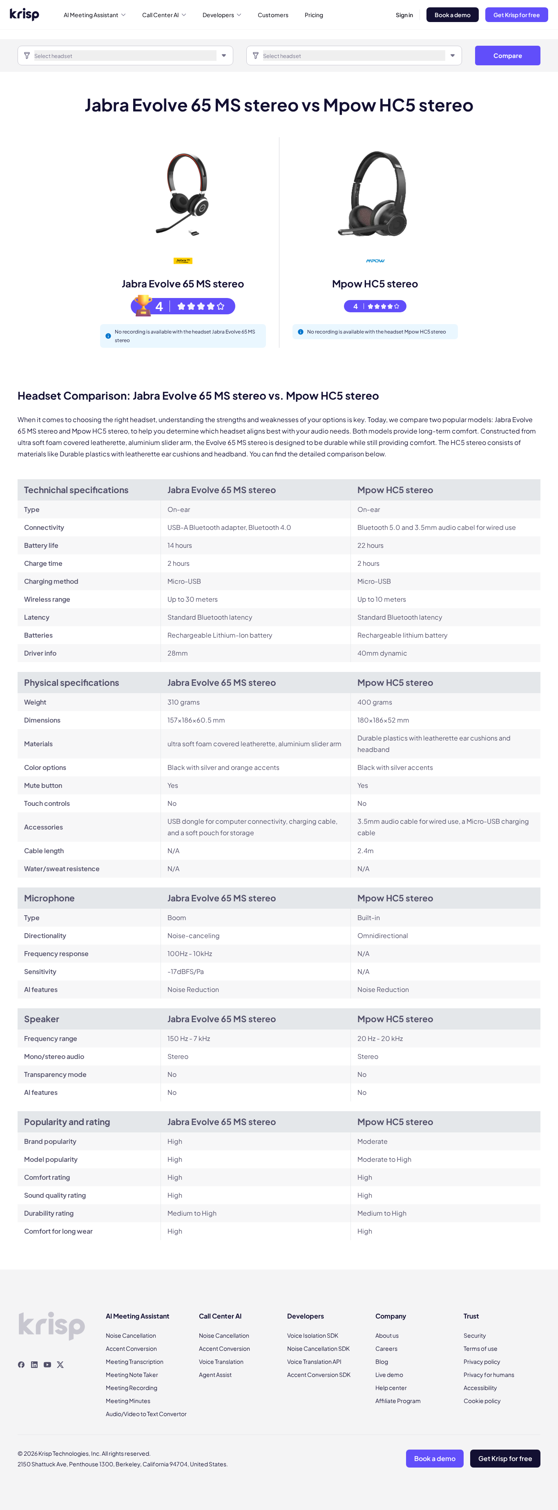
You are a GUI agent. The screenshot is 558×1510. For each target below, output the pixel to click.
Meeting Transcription (134, 1361)
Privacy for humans (489, 1374)
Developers (218, 14)
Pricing (314, 14)
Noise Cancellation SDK (318, 1348)
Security (475, 1335)
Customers (273, 14)
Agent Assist (215, 1374)
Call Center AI (160, 14)
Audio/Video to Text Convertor (146, 1413)
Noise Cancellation (131, 1335)
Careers (386, 1348)
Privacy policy (482, 1361)
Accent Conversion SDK (318, 1374)
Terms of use (481, 1348)
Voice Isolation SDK (312, 1335)
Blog (381, 1361)
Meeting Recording (131, 1387)
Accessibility (480, 1387)
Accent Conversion (131, 1348)
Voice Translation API (314, 1361)
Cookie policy (482, 1400)
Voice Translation (221, 1361)
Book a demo (453, 14)
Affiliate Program (398, 1400)
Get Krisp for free (516, 14)
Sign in (404, 14)
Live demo (389, 1374)
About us (387, 1335)
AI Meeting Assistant (91, 14)
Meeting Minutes (128, 1400)
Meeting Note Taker (132, 1374)
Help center (391, 1387)
